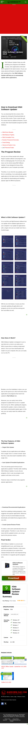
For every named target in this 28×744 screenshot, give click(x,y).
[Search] (25, 2)
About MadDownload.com (14, 720)
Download (13, 578)
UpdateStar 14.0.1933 (20, 666)
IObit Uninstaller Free (8, 137)
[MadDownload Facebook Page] (2, 703)
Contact (11, 721)
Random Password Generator (10, 140)
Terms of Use (7, 719)
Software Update (6, 50)
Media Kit (5, 720)
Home (3, 37)
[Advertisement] (14, 20)
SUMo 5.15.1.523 (6, 682)
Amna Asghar (5, 56)
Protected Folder (9, 147)
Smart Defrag (6, 142)
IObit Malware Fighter (8, 134)
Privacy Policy (16, 719)
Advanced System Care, (9, 145)
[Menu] (2, 2)
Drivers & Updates (11, 37)
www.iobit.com (14, 614)
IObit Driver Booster (7, 132)
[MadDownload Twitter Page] (5, 703)
